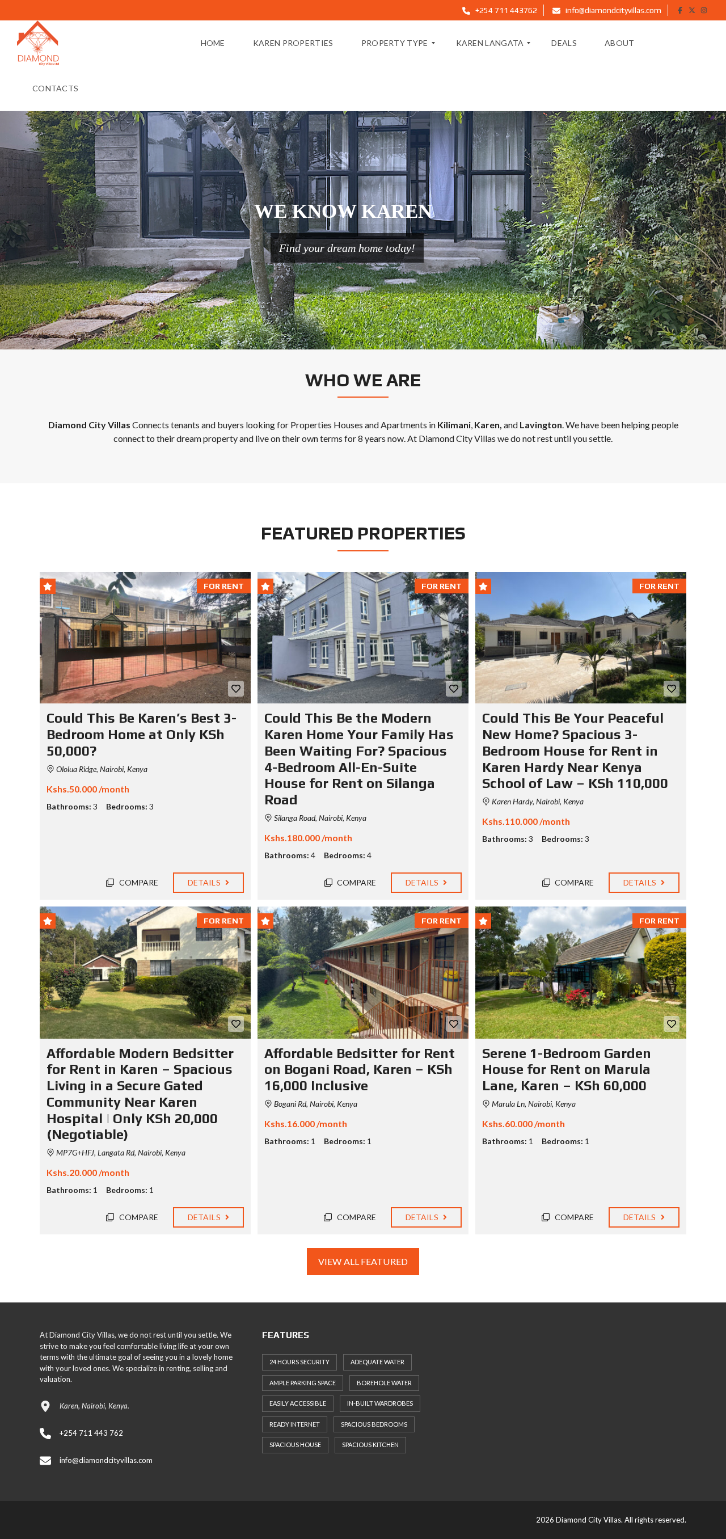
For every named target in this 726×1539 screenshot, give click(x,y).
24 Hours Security (299, 1361)
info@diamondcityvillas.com (612, 10)
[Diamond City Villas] (38, 43)
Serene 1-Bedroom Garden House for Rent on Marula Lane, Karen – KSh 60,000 (566, 1069)
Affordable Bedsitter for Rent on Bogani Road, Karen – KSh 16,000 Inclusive (359, 1069)
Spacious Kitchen (370, 1444)
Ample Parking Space (302, 1382)
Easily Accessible (297, 1403)
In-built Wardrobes (380, 1403)
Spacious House (295, 1444)
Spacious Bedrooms (374, 1424)
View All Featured (363, 1261)
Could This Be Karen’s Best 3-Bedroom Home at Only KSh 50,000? (142, 734)
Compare (138, 882)
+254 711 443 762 (91, 1432)
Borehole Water (384, 1382)
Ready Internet (294, 1424)
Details (205, 882)
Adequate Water (377, 1361)
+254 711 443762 (505, 10)
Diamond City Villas (457, 438)
